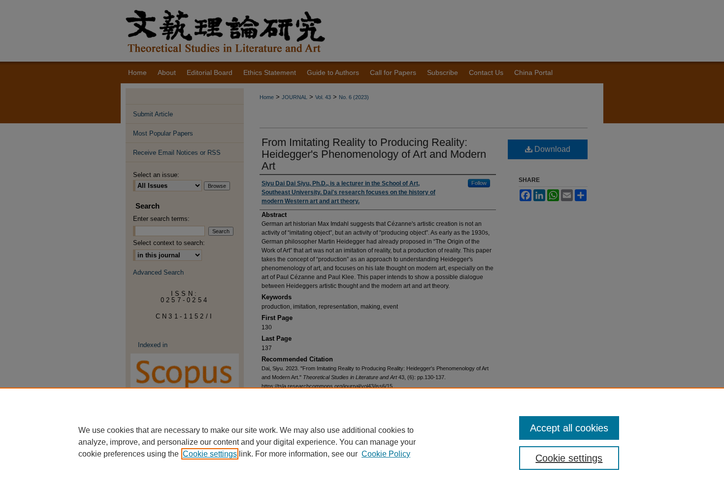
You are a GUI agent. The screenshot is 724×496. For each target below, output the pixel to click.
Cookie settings (210, 454)
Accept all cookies (569, 428)
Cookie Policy (386, 454)
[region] (362, 442)
